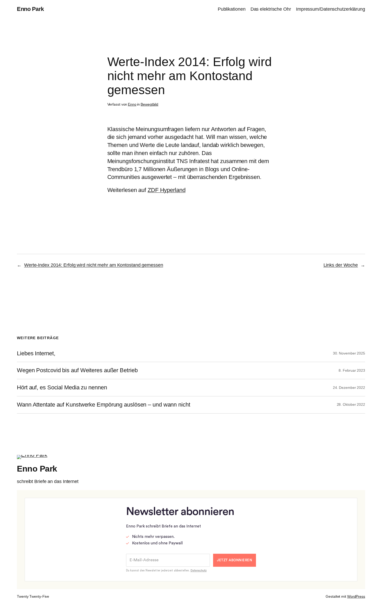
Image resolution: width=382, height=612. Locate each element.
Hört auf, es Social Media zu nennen (62, 387)
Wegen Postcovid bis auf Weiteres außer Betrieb (77, 370)
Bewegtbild (149, 104)
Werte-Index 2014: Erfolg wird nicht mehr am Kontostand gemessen (93, 265)
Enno (132, 104)
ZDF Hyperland (167, 190)
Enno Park (30, 9)
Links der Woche (341, 265)
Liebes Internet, (36, 353)
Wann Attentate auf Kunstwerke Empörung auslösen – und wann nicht (103, 405)
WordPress (356, 596)
